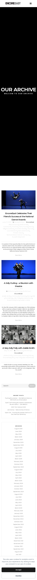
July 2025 (18, 450)
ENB (4, 229)
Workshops (27, 291)
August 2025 (18, 448)
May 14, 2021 (8, 351)
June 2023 (18, 500)
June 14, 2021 (18, 289)
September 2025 (18, 445)
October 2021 (18, 546)
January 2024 (18, 486)
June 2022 (18, 530)
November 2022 (18, 519)
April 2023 (18, 505)
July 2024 (18, 472)
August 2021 (18, 552)
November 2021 (18, 543)
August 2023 (18, 494)
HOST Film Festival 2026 (18, 407)
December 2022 (18, 516)
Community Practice (10, 227)
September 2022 (18, 524)
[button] (18, 255)
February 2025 (18, 461)
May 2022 (18, 532)
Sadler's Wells (25, 300)
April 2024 (18, 478)
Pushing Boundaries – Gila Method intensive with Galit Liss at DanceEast (18, 399)
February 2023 (18, 511)
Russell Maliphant (18, 237)
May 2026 (18, 434)
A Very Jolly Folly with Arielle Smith (18, 348)
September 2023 (18, 491)
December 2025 (18, 442)
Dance (31, 227)
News (16, 222)
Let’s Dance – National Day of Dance (18, 410)
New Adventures (24, 231)
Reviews (21, 222)
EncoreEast (10, 229)
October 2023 (18, 489)
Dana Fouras (23, 227)
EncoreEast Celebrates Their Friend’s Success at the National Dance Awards (18, 216)
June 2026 (18, 431)
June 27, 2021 (6, 222)
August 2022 (18, 527)
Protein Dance (18, 233)
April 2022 (18, 535)
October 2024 (18, 464)
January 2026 (18, 439)
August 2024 (18, 470)
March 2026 (18, 437)
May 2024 (18, 475)
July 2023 (19, 497)
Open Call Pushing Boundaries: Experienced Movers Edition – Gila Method (18, 403)
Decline (18, 576)
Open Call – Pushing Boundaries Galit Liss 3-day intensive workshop (18, 413)
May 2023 (18, 502)
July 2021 (18, 554)
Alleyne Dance (14, 225)
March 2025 (18, 459)
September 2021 (18, 549)
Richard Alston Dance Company (18, 235)
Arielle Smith (24, 225)
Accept (18, 570)
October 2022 (18, 521)
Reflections (12, 291)
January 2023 (18, 513)
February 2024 (18, 483)
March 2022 (18, 538)
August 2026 (18, 429)
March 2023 (18, 508)
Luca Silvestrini (12, 231)
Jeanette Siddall (20, 229)
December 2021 (18, 541)
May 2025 (18, 453)
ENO (13, 358)
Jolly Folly (30, 229)
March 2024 (18, 480)
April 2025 (18, 456)
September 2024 (18, 467)
